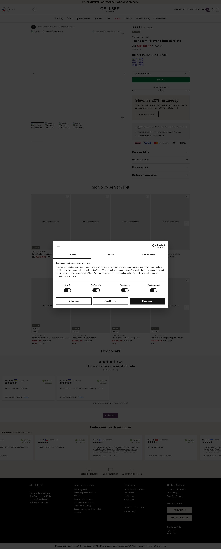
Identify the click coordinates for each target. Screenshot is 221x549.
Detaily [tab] (110, 255)
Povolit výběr (110, 301)
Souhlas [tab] (72, 255)
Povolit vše (147, 301)
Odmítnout (74, 301)
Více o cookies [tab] (148, 255)
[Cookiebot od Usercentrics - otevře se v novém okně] (154, 246)
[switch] (96, 290)
